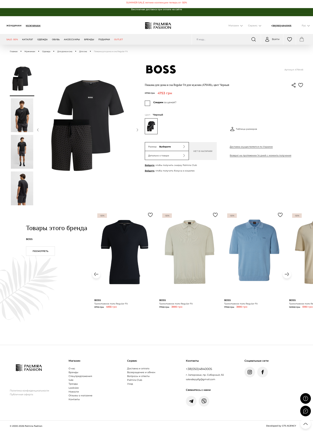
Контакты (74, 399)
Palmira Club (134, 380)
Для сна (83, 51)
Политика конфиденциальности (29, 390)
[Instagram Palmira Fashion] (249, 372)
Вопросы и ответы (138, 376)
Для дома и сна (64, 51)
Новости (74, 391)
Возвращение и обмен (141, 372)
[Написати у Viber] (204, 401)
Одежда (46, 51)
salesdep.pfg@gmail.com (200, 379)
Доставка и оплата (138, 368)
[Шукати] (253, 39)
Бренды (73, 372)
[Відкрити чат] (305, 411)
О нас (72, 368)
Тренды (73, 383)
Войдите (149, 165)
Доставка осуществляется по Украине (251, 146)
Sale (71, 380)
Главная (13, 51)
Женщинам (14, 25)
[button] (38, 130)
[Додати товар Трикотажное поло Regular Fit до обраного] (150, 214)
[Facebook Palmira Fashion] (262, 372)
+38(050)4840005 (281, 25)
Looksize (74, 388)
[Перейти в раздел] (156, 4)
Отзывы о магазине (80, 395)
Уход (130, 383)
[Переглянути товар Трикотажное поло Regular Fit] (124, 272)
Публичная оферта (21, 394)
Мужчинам (33, 25)
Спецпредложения (80, 376)
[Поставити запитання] (305, 398)
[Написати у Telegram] (191, 401)
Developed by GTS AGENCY (281, 425)
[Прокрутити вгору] (305, 423)
